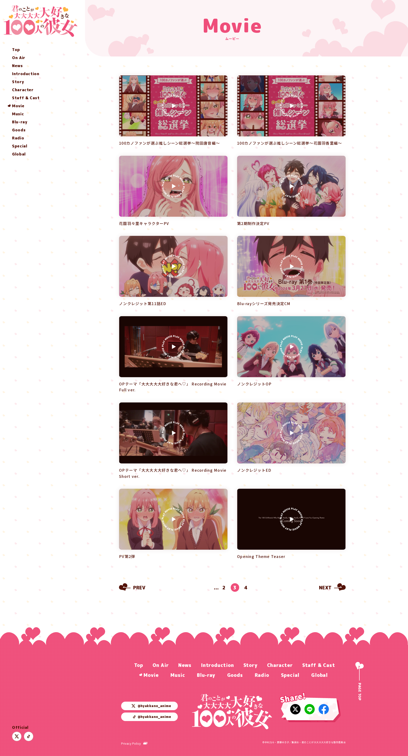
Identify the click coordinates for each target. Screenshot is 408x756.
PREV (139, 587)
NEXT (325, 587)
